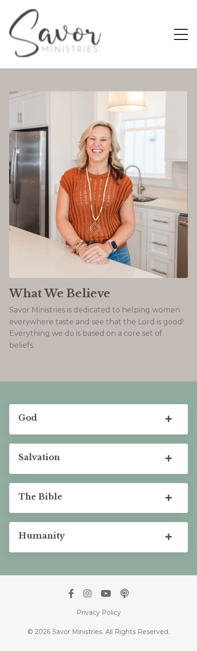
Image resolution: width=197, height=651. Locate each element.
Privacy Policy (99, 612)
